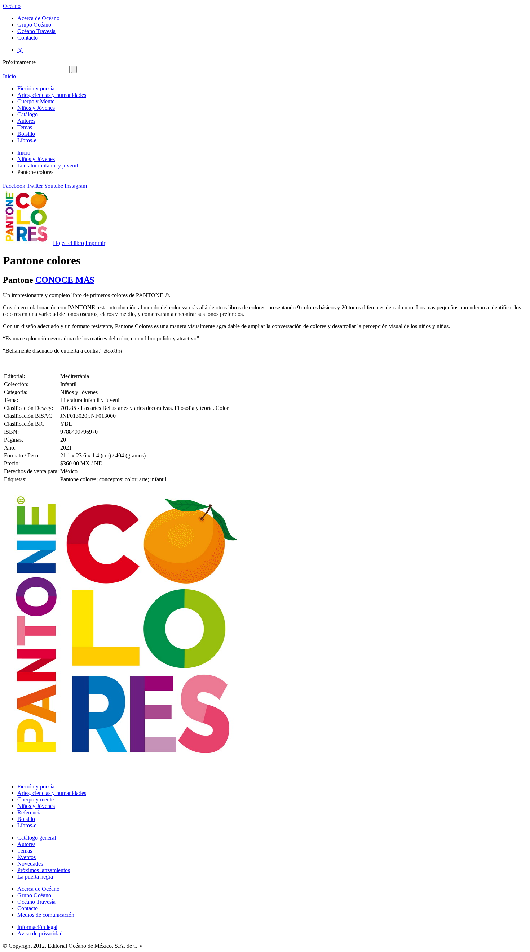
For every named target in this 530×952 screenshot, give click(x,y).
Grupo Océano (34, 25)
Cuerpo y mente (35, 799)
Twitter (35, 186)
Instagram (76, 186)
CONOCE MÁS (64, 280)
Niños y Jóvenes (36, 108)
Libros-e (26, 140)
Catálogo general (36, 838)
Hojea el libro (68, 243)
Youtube (53, 186)
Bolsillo (26, 134)
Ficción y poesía (35, 88)
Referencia (29, 812)
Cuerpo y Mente (35, 101)
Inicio (9, 76)
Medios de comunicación (45, 915)
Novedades (30, 864)
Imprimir (95, 243)
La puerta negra (35, 876)
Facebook (14, 186)
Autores (26, 121)
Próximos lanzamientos (43, 870)
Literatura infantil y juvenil (47, 165)
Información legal (37, 927)
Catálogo (27, 114)
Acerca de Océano (38, 18)
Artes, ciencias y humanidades (51, 95)
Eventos (26, 857)
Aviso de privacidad (40, 933)
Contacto (27, 38)
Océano (12, 6)
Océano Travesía (36, 31)
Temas (24, 127)
